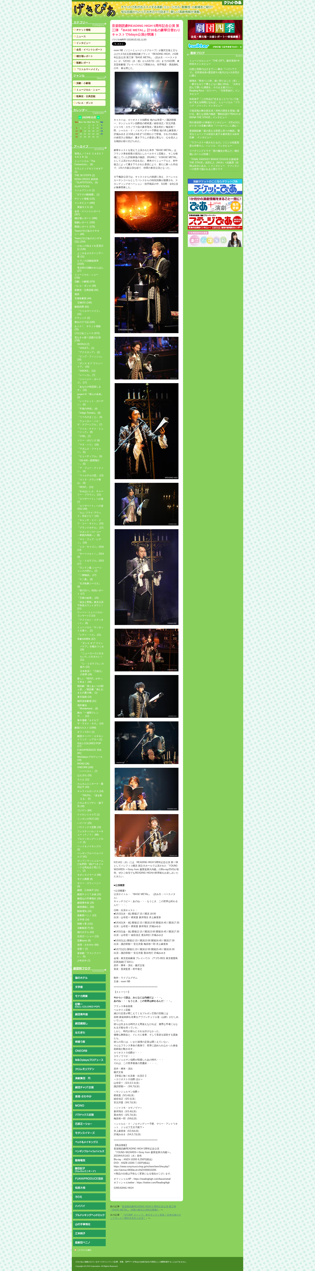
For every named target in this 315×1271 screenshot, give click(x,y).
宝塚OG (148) (84, 302)
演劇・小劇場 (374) (85, 281)
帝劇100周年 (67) (86, 639)
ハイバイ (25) (84, 823)
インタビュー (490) (85, 203)
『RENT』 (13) (85, 487)
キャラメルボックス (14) (90, 791)
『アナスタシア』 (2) (88, 352)
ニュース (81, 36)
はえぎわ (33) (84, 775)
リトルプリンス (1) (85, 190)
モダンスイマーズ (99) (89, 874)
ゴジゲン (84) (84, 810)
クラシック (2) (82, 318)
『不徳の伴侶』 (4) (87, 408)
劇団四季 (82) (82, 306)
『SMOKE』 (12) (86, 370)
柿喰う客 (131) (85, 923)
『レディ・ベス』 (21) (89, 634)
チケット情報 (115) (85, 198)
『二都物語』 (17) (86, 575)
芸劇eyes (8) (84, 940)
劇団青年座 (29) (85, 902)
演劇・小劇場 (83, 83)
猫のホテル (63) (85, 932)
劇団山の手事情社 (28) (89, 898)
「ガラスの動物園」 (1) (87, 194)
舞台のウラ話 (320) (85, 322)
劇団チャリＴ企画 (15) (89, 894)
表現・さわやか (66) (88, 944)
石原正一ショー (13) (88, 936)
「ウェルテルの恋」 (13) (90, 475)
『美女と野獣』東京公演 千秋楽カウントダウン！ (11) (90, 605)
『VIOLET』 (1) (85, 348)
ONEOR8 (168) (85, 767)
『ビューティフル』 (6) (89, 456)
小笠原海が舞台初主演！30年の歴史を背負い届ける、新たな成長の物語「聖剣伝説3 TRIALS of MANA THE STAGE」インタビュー (214, 114)
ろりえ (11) (83, 779)
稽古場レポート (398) (86, 218)
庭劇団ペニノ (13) (86, 915)
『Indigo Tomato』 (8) (88, 412)
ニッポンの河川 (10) (88, 818)
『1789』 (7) (84, 436)
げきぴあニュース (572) (87, 333)
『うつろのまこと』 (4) (89, 417)
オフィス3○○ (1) (85, 732)
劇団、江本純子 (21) (88, 890)
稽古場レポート (84, 56)
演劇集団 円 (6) (85, 928)
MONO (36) (83, 763)
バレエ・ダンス (84, 102)
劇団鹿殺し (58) (85, 907)
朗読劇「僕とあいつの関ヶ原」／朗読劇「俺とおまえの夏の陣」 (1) (90, 689)
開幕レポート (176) (85, 226)
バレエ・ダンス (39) (85, 285)
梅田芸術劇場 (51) (86, 701)
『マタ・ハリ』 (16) (88, 444)
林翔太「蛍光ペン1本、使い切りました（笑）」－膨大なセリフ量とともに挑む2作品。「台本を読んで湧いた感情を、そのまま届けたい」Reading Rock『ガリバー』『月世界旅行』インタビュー (214, 87)
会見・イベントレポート (89, 49)
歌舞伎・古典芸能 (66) (86, 290)
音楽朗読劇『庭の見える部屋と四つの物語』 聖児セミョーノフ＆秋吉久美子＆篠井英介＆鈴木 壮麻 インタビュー (214, 134)
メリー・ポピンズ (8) (88, 440)
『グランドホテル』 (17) (90, 527)
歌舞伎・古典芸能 (85, 96)
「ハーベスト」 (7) (87, 771)
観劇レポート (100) (85, 222)
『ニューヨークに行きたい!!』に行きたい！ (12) (92, 656)
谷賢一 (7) (82, 949)
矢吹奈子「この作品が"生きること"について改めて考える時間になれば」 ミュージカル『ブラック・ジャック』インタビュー (214, 102)
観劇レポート (83, 62)
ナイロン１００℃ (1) (88, 814)
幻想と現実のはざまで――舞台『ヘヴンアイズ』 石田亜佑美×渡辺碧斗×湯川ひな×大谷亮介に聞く (214, 72)
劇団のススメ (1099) (85, 727)
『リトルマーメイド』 (88, 69)
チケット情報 (83, 29)
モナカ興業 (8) (85, 879)
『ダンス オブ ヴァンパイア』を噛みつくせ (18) (92, 646)
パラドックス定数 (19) (89, 827)
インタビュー (83, 43)
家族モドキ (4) (85, 207)
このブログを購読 (84, 1250)
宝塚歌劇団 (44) (83, 298)
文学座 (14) (83, 919)
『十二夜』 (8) (85, 579)
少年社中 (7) (83, 960)
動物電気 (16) (84, 911)
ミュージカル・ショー (88, 89)
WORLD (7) (83, 344)
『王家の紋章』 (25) (88, 598)
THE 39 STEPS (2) (85, 175)
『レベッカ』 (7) (86, 375)
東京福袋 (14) (84, 696)
